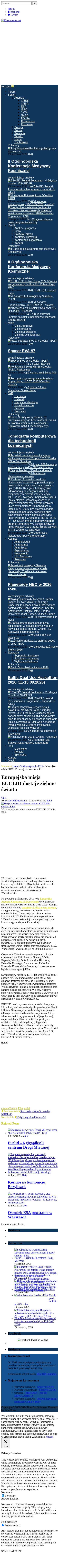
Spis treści (20, 754)
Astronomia (21, 544)
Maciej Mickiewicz (15, 800)
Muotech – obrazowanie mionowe (26, 475)
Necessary (10, 1495)
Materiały (19, 399)
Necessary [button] (6, 1492)
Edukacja (13, 652)
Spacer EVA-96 (41, 363)
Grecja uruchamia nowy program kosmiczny (30, 221)
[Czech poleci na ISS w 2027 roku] (31, 1295)
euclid (27, 1108)
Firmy (17, 231)
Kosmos (12, 538)
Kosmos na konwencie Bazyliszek (32, 1275)
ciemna (5, 1108)
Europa (18, 127)
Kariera (18, 243)
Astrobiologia (22, 541)
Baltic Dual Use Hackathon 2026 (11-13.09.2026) (33, 679)
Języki (11, 760)
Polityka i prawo (23, 234)
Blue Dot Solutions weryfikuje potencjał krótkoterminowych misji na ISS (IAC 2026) (35, 1321)
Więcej (49, 1436)
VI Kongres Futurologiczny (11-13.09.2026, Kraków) (31, 203)
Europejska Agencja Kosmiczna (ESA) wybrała (26, 900)
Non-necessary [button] (9, 1521)
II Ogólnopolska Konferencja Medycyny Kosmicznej (29, 166)
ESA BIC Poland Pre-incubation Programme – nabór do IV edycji (31, 189)
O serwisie (20, 748)
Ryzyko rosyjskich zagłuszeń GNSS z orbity (35, 1400)
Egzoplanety (21, 550)
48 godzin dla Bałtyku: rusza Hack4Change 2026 (28, 741)
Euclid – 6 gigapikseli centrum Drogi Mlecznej (28, 1145)
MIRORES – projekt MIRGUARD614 (30, 1394)
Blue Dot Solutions (46, 1374)
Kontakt (18, 751)
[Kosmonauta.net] (11, 20)
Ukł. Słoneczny (23, 556)
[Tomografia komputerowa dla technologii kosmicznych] (33, 426)
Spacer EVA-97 (21, 351)
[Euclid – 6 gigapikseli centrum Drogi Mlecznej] (33, 1132)
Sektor (11, 94)
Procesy (19, 408)
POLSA (25, 118)
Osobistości (21, 142)
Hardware (20, 396)
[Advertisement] (29, 53)
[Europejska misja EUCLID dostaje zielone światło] (29, 806)
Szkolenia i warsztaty (26, 658)
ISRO (24, 109)
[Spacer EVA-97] (32, 340)
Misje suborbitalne (25, 331)
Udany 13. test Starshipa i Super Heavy (27, 389)
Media (18, 139)
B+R (10, 393)
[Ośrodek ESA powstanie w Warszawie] (33, 1202)
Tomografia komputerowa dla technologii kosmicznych (32, 441)
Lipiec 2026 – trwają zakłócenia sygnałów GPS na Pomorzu (32, 466)
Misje (11, 322)
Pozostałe (27, 124)
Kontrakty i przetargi (26, 237)
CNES (25, 100)
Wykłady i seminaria (26, 661)
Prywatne (19, 133)
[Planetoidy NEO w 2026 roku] (33, 574)
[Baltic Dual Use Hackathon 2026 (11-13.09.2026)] (28, 667)
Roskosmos (28, 121)
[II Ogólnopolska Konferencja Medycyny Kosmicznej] (33, 151)
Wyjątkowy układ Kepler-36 (31, 1117)
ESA (23, 106)
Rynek (11, 225)
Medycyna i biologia (26, 402)
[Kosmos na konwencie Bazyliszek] (33, 1172)
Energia (13, 1108)
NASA (24, 115)
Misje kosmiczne (24, 405)
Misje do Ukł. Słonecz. (27, 334)
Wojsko (18, 136)
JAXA (24, 112)
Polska (18, 130)
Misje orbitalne (22, 328)
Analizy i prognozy (25, 228)
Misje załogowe (23, 325)
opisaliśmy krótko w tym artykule (39, 907)
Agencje (19, 97)
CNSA (25, 103)
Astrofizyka (20, 547)
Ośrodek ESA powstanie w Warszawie (34, 1289)
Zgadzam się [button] (38, 1436)
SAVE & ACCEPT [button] (11, 1551)
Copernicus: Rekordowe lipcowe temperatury (28, 534)
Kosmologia (21, 553)
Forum (11, 91)
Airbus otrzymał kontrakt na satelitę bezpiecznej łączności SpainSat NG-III (32, 317)
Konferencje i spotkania (28, 240)
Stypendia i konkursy (26, 655)
